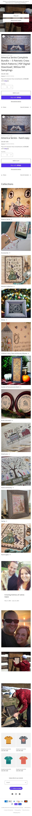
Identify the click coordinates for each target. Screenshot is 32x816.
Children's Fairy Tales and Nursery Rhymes (14, 353)
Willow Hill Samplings (9, 807)
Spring (3, 521)
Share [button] (4, 107)
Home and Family (6, 487)
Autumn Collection (7, 286)
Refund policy (27, 807)
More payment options (16, 101)
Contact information (8, 810)
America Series (5, 219)
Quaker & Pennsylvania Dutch (10, 387)
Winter (3, 320)
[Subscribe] (25, 782)
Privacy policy (18, 810)
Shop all (16, 16)
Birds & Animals (6, 420)
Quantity (3, 84)
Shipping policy (16, 812)
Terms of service (25, 810)
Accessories (4, 253)
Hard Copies (5, 555)
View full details (24, 107)
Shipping (3, 76)
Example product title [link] (6, 749)
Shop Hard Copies (16, 20)
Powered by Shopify (19, 807)
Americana (4, 454)
